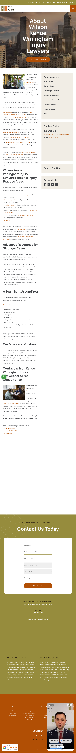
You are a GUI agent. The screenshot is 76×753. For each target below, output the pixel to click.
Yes (40, 380)
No (35, 380)
